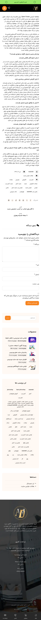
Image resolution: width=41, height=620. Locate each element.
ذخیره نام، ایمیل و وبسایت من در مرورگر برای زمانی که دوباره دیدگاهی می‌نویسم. (21, 297)
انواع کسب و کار (14, 411)
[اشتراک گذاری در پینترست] (23, 200)
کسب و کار (22, 135)
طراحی (35, 188)
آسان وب (23, 394)
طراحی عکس (13, 439)
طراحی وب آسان (16, 443)
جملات (11, 180)
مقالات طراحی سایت (28, 176)
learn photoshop (20, 390)
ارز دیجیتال (30, 483)
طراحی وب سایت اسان (17, 188)
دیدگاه (36, 244)
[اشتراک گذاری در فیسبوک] (30, 200)
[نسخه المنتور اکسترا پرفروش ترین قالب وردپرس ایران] (36, 8)
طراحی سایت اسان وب (25, 439)
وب (13, 455)
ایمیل (36, 274)
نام (37, 265)
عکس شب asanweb (32, 192)
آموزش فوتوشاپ (13, 394)
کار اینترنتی (15, 459)
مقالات (32, 455)
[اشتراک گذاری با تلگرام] (8, 200)
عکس (7, 188)
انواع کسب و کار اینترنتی (26, 415)
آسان (30, 394)
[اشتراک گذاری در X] (27, 200)
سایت (25, 184)
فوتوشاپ (22, 192)
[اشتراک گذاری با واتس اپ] (12, 200)
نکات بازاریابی (13, 192)
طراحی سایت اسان (13, 435)
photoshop (10, 390)
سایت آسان (18, 184)
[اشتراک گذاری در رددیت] (19, 200)
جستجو (7, 318)
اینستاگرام (8, 419)
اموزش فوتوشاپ (26, 411)
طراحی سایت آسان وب (26, 435)
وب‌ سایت (36, 284)
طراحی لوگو (26, 443)
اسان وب (31, 180)
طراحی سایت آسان (15, 431)
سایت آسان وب (9, 184)
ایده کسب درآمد (19, 419)
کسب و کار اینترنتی (20, 463)
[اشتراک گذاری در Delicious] (16, 200)
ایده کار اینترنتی (30, 419)
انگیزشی (24, 180)
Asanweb (31, 172)
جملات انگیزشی (33, 184)
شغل (16, 427)
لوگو (9, 451)
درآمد (7, 423)
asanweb (31, 390)
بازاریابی (17, 180)
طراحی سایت (28, 188)
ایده (9, 415)
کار (22, 459)
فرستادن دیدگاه (32, 303)
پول (8, 455)
